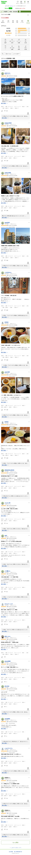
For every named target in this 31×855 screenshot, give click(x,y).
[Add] (28, 15)
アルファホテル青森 (5, 14)
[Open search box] (2, 53)
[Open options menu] (29, 73)
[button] (5, 64)
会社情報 (11, 851)
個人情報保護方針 (18, 851)
